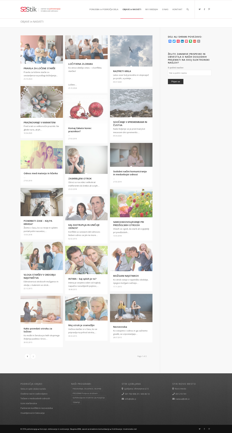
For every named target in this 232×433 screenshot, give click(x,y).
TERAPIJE (76, 402)
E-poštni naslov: (176, 67)
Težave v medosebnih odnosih (35, 398)
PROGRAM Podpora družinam (85, 393)
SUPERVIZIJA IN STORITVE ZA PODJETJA (89, 398)
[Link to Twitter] (199, 9)
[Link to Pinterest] (209, 9)
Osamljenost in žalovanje (33, 413)
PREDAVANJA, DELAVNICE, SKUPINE (87, 389)
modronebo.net (130, 429)
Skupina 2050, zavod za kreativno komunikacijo (90, 429)
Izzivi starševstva (29, 403)
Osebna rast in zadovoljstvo (34, 393)
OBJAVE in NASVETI (32, 21)
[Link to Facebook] (204, 9)
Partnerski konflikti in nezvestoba (37, 408)
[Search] (187, 9)
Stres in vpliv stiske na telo (33, 388)
